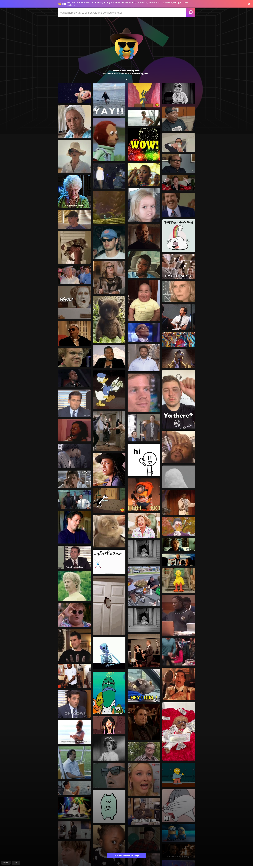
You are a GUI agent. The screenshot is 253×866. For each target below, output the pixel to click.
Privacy (6, 863)
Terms (16, 863)
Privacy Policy (102, 2)
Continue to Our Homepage (126, 855)
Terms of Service (124, 2)
